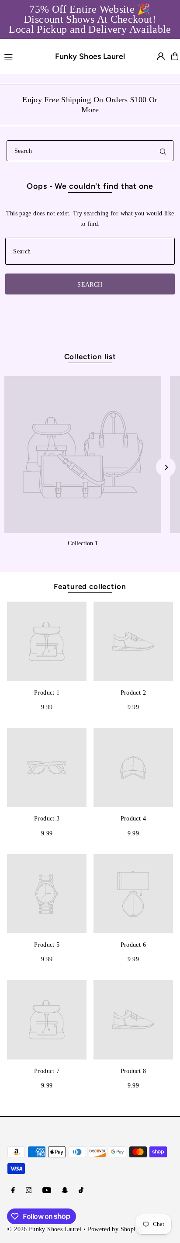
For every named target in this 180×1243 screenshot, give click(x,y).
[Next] (166, 467)
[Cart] (174, 56)
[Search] (162, 150)
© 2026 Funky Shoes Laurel (44, 1229)
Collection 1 (83, 543)
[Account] (161, 56)
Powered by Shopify (115, 1229)
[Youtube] (46, 1190)
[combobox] (90, 150)
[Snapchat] (65, 1190)
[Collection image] (82, 454)
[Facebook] (13, 1190)
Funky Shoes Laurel (90, 56)
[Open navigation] (21, 55)
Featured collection (90, 586)
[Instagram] (29, 1190)
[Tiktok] (81, 1190)
